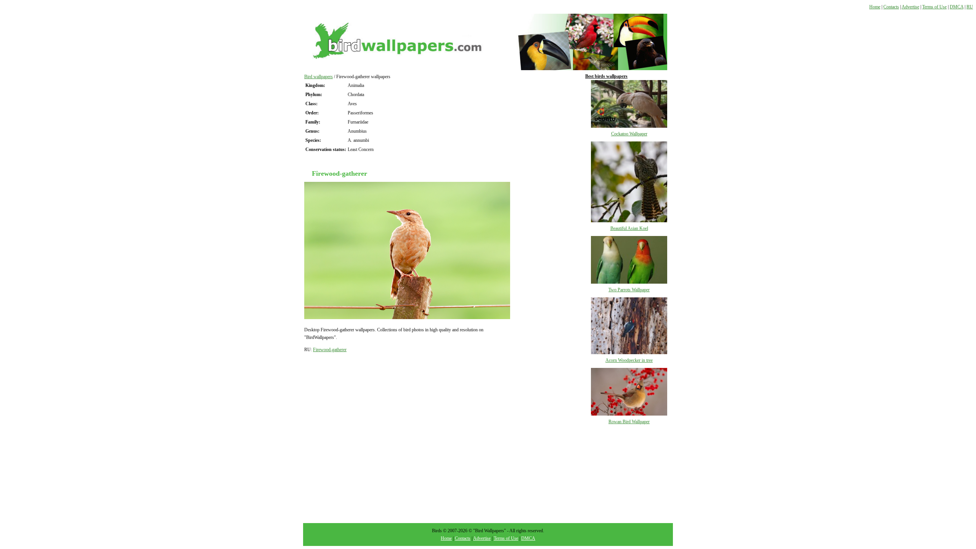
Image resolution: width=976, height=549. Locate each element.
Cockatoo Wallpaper (629, 133)
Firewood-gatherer (330, 349)
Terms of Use (934, 7)
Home (874, 7)
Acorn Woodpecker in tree (629, 360)
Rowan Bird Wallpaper (629, 421)
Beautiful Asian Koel (629, 228)
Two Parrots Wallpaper (629, 289)
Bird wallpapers (318, 76)
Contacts (891, 7)
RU (969, 7)
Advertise (910, 7)
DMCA (956, 7)
